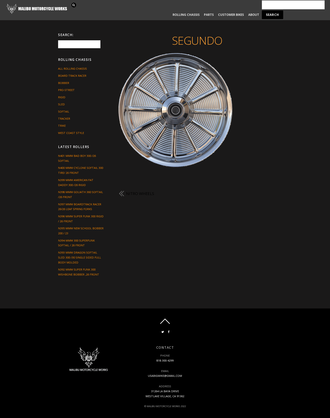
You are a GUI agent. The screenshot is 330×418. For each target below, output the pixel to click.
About (253, 15)
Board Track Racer (72, 75)
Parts (209, 15)
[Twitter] (162, 331)
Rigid (61, 97)
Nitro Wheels (140, 193)
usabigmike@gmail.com (165, 376)
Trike (62, 125)
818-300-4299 (165, 360)
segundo (197, 40)
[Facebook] (168, 331)
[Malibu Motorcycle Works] (37, 13)
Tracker (64, 118)
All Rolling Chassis (72, 68)
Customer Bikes (231, 15)
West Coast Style (71, 133)
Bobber (63, 83)
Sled (61, 104)
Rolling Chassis (186, 15)
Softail (63, 111)
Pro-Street (66, 90)
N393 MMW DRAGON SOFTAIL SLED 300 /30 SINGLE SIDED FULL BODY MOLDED (79, 257)
